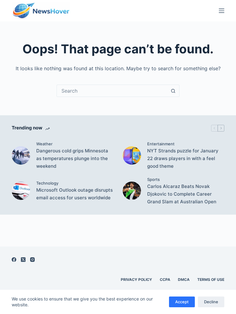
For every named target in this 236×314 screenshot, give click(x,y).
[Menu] (221, 10)
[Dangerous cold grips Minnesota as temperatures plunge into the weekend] (21, 155)
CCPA (165, 279)
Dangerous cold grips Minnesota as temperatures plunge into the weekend (72, 158)
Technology (47, 183)
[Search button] (173, 91)
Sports (153, 179)
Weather (44, 143)
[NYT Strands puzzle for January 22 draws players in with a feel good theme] (132, 155)
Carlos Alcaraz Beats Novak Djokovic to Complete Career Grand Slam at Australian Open (181, 194)
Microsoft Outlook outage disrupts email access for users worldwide (74, 194)
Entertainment (161, 143)
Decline (211, 301)
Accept (182, 301)
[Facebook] (14, 259)
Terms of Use (210, 279)
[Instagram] (32, 259)
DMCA (184, 279)
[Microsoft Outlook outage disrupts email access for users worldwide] (21, 191)
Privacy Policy (136, 279)
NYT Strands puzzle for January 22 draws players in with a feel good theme (182, 158)
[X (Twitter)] (23, 259)
